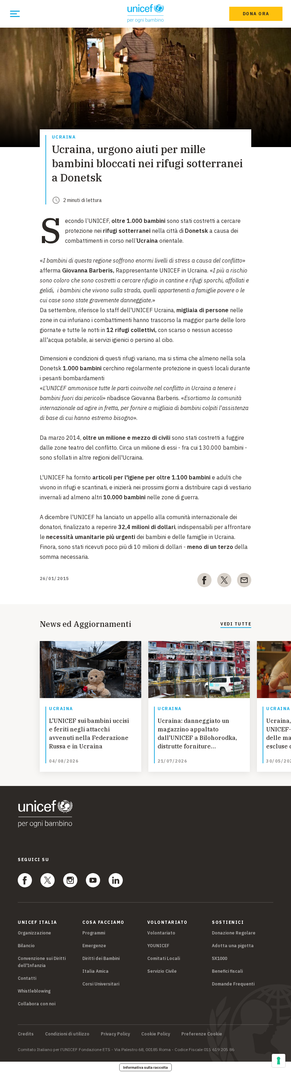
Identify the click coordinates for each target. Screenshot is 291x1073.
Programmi (93, 933)
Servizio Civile (162, 971)
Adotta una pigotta (233, 945)
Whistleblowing (34, 991)
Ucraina (64, 137)
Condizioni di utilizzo (67, 1034)
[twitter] (224, 581)
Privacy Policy (115, 1034)
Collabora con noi (36, 1003)
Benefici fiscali (227, 971)
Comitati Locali (163, 958)
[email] (244, 581)
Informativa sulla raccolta (145, 1067)
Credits (26, 1034)
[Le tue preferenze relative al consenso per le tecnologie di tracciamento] (278, 1060)
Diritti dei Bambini (101, 958)
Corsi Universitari (100, 984)
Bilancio (26, 945)
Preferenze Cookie (201, 1034)
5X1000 (219, 958)
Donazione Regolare (234, 933)
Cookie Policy (155, 1034)
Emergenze (94, 945)
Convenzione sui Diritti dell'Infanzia (42, 962)
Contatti (27, 978)
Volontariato (161, 933)
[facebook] (204, 581)
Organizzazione (34, 933)
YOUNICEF (158, 945)
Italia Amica (95, 971)
